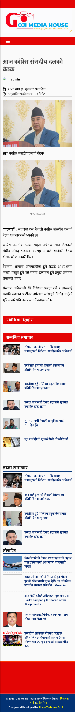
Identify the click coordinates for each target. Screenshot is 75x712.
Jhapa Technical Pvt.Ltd (52, 707)
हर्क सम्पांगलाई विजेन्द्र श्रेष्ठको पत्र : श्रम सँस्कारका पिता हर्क (46, 617)
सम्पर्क (31, 703)
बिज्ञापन (64, 699)
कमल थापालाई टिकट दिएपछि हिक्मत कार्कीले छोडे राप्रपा (46, 404)
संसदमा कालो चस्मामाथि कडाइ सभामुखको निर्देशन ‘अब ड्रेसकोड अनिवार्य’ (48, 349)
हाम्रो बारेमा (41, 703)
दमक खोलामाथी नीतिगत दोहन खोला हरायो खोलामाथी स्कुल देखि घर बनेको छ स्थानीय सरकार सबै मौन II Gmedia (47, 581)
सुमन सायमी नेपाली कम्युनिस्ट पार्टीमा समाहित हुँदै (45, 423)
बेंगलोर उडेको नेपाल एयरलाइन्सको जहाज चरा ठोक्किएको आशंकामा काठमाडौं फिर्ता (48, 562)
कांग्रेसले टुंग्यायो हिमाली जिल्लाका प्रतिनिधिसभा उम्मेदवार (44, 367)
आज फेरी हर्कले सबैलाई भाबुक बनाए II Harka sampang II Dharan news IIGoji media (46, 600)
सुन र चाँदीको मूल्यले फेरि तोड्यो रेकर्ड (46, 439)
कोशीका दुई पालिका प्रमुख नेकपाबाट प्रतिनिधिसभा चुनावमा (45, 386)
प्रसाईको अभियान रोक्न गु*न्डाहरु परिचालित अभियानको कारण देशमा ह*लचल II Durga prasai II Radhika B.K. (46, 640)
